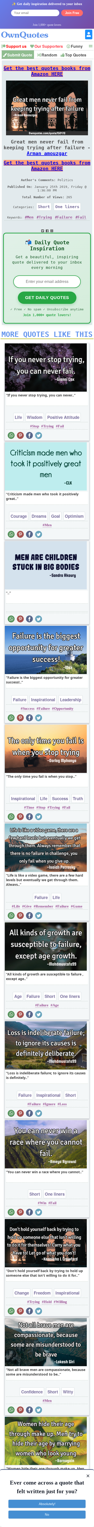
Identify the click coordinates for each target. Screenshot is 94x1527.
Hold (48, 1302)
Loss (63, 1104)
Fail (82, 217)
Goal (55, 516)
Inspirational (43, 699)
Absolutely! (47, 1504)
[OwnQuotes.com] (27, 31)
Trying (45, 217)
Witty (68, 1392)
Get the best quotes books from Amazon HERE (47, 71)
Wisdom (34, 417)
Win (43, 1203)
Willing (61, 1302)
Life (18, 417)
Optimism (74, 516)
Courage (19, 516)
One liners (67, 206)
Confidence (32, 1392)
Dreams (39, 516)
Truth (78, 798)
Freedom (42, 1293)
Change (21, 1293)
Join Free (72, 13)
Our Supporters (48, 46)
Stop (35, 426)
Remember (44, 906)
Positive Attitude (63, 417)
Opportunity (64, 708)
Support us (16, 46)
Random (49, 55)
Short (44, 206)
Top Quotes (75, 55)
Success (28, 708)
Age (18, 996)
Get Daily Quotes (47, 297)
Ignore (50, 1104)
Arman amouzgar (47, 153)
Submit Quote (19, 55)
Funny (77, 46)
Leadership (70, 699)
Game (77, 906)
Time (30, 807)
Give (28, 906)
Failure (64, 217)
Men (30, 217)
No (47, 1514)
